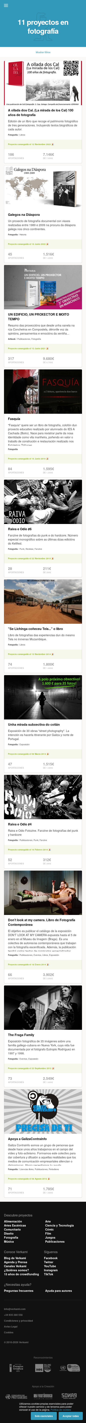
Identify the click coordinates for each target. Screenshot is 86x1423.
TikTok (48, 1274)
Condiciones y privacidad (18, 1320)
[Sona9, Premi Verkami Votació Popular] (69, 1396)
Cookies (8, 1332)
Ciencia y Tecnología (59, 1225)
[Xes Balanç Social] (43, 1368)
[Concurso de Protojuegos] (16, 1396)
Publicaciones (55, 1241)
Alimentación (13, 1221)
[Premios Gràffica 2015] (16, 1368)
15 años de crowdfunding (21, 1274)
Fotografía (11, 1237)
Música (9, 1241)
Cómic (49, 1229)
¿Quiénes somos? (16, 1270)
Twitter (48, 1262)
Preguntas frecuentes (18, 1291)
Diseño (9, 1233)
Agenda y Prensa (15, 1262)
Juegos (50, 1237)
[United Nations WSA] (69, 1368)
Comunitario (12, 1229)
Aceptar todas (71, 1416)
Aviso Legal (10, 1326)
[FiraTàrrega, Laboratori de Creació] (43, 1396)
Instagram (51, 1270)
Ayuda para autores (58, 1291)
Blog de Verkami (15, 1258)
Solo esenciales (44, 1416)
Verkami (43, 6)
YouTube (50, 1266)
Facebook (51, 1258)
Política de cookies (61, 1409)
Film (48, 1233)
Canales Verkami (15, 1266)
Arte (48, 1221)
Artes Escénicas (15, 1225)
